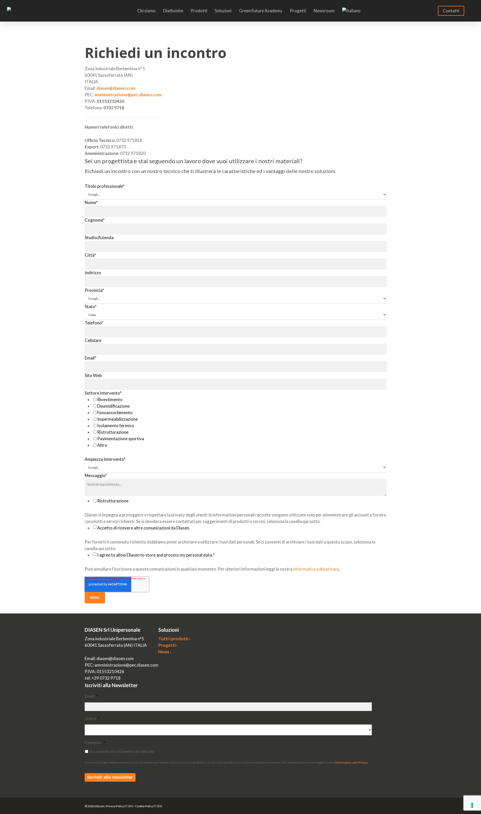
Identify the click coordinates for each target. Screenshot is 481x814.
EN (131, 806)
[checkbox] (239, 422)
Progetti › (168, 645)
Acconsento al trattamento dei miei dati (122, 751)
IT (126, 806)
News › (164, 651)
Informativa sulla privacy (316, 569)
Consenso (95, 742)
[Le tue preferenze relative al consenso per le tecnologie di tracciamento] (472, 805)
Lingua (92, 718)
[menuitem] (351, 11)
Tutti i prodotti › (174, 638)
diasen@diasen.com (115, 88)
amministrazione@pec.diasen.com (128, 94)
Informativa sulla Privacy (351, 762)
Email (91, 696)
